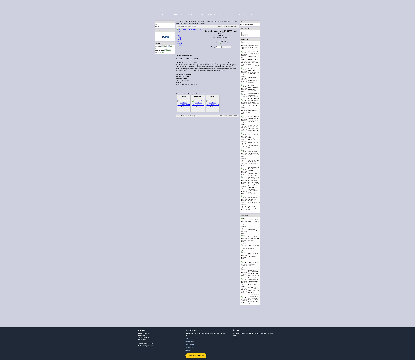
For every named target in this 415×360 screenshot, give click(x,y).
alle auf (157, 24)
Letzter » (235, 26)
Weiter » (230, 26)
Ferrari (228, 21)
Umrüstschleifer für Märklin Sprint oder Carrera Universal (253, 221)
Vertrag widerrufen (196, 356)
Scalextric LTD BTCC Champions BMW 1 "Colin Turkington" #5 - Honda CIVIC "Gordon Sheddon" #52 (253, 299)
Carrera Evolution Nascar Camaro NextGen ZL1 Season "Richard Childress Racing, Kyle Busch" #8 (253, 190)
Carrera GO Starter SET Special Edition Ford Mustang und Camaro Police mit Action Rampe (253, 281)
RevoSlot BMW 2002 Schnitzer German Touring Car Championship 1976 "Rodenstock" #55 (253, 102)
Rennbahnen (189, 21)
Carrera (196, 21)
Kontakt (242, 15)
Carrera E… (213, 97)
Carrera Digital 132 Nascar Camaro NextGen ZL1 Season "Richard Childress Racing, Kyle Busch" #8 (253, 171)
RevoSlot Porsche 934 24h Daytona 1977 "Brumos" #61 (253, 153)
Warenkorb (205, 15)
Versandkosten (167, 15)
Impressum (234, 15)
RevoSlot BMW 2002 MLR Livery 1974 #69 (253, 110)
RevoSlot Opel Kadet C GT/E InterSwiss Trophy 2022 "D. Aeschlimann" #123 (253, 63)
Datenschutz (224, 15)
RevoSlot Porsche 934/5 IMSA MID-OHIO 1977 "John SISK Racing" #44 (253, 127)
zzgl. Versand (225, 37)
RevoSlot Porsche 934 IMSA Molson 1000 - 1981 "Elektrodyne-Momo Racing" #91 (254, 136)
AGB (175, 15)
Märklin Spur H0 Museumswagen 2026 (252, 207)
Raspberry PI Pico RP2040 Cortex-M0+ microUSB (253, 238)
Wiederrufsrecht (184, 15)
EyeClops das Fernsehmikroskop (253, 230)
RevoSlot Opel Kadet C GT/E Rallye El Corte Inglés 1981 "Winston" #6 (253, 71)
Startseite (249, 15)
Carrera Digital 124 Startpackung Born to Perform (253, 247)
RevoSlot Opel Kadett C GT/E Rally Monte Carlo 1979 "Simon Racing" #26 (253, 272)
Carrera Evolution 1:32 (208, 21)
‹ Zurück (225, 26)
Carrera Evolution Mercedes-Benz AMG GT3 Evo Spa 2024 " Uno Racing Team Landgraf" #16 (254, 199)
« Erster (220, 26)
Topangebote (195, 15)
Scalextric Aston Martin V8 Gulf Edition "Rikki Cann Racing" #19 (253, 289)
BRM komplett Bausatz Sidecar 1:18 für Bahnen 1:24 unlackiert (254, 79)
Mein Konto (214, 15)
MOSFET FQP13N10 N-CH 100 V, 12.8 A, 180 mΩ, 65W (253, 161)
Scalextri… (184, 97)
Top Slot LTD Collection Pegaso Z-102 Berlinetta (253, 45)
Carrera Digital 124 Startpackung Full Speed (253, 264)
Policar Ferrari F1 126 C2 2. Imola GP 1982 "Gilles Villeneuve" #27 (253, 54)
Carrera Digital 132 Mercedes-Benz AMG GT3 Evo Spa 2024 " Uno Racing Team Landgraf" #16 (254, 180)
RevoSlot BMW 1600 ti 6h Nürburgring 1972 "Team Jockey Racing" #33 (253, 119)
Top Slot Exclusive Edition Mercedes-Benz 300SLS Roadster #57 (253, 88)
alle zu (157, 26)
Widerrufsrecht (190, 344)
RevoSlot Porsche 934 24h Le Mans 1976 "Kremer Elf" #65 (253, 145)
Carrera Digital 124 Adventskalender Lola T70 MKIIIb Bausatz (253, 255)
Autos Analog (220, 21)
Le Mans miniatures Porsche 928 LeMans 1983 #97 (253, 95)
